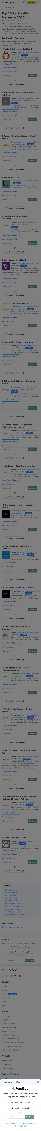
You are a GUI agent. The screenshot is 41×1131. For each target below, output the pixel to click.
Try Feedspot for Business (15, 1124)
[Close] (38, 1082)
